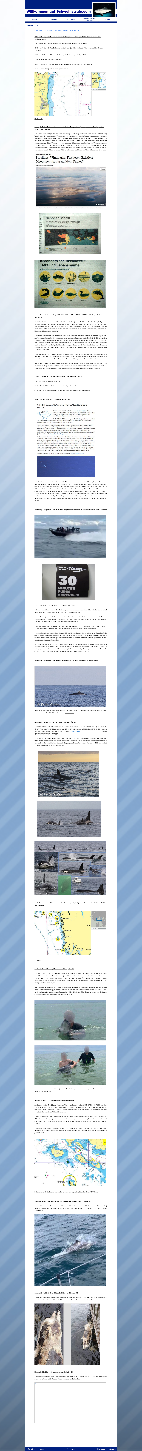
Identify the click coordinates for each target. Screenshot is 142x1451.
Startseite (34, 19)
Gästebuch (101, 1449)
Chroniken (71, 19)
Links (42, 1449)
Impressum (71, 1449)
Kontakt (107, 19)
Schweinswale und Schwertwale (89, 19)
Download (31, 1449)
